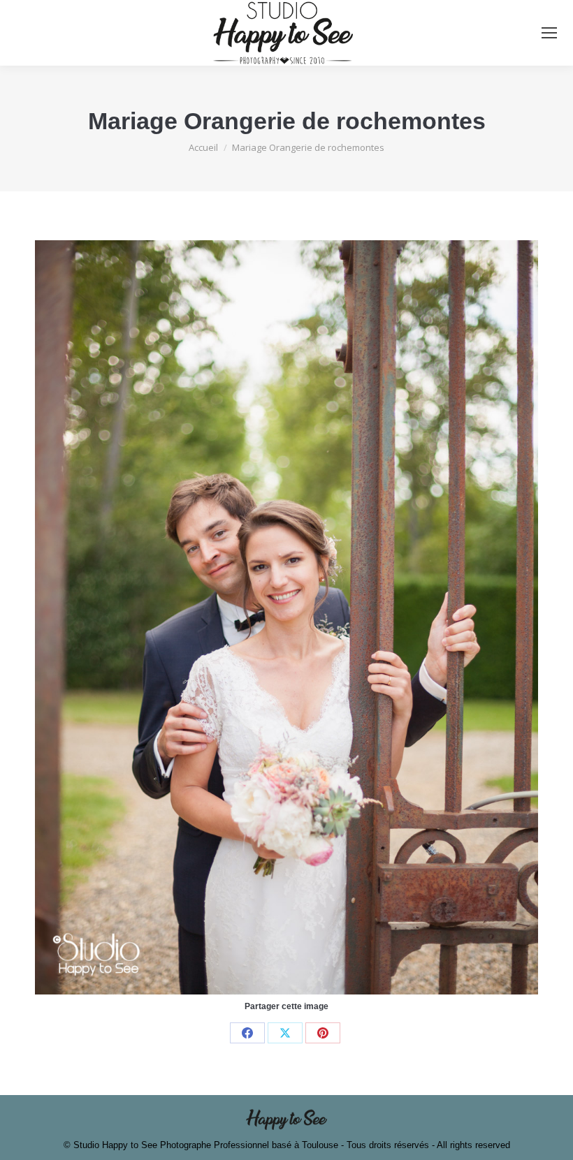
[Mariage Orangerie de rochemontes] (286, 617)
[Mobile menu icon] (549, 33)
